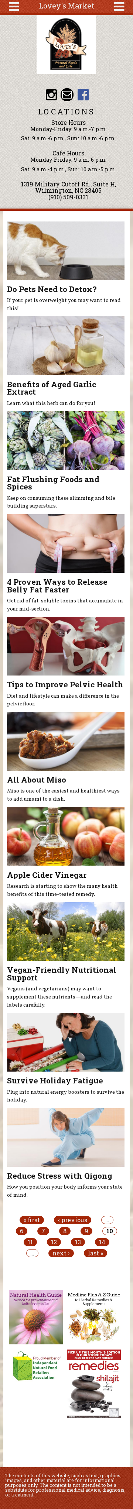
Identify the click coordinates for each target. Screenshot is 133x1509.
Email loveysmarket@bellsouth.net (67, 94)
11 (30, 1242)
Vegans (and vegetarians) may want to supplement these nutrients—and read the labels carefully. (59, 996)
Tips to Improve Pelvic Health (65, 684)
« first (32, 1220)
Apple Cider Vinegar (46, 875)
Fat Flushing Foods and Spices (53, 483)
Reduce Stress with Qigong (59, 1176)
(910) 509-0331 (68, 197)
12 (54, 1242)
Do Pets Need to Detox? (51, 289)
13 (78, 1242)
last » (95, 1253)
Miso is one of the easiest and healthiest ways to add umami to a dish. (63, 795)
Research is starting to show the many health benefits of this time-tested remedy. (62, 890)
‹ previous (72, 1220)
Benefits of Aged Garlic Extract (51, 388)
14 (102, 1242)
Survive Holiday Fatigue (55, 1080)
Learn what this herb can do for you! (51, 403)
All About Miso (36, 779)
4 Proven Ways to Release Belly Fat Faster (57, 586)
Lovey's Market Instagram (51, 94)
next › (61, 1253)
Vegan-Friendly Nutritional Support (61, 974)
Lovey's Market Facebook (82, 94)
